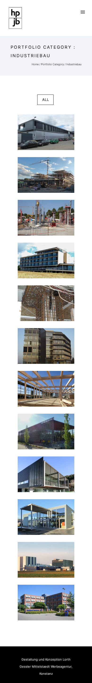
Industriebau (73, 64)
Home (35, 64)
